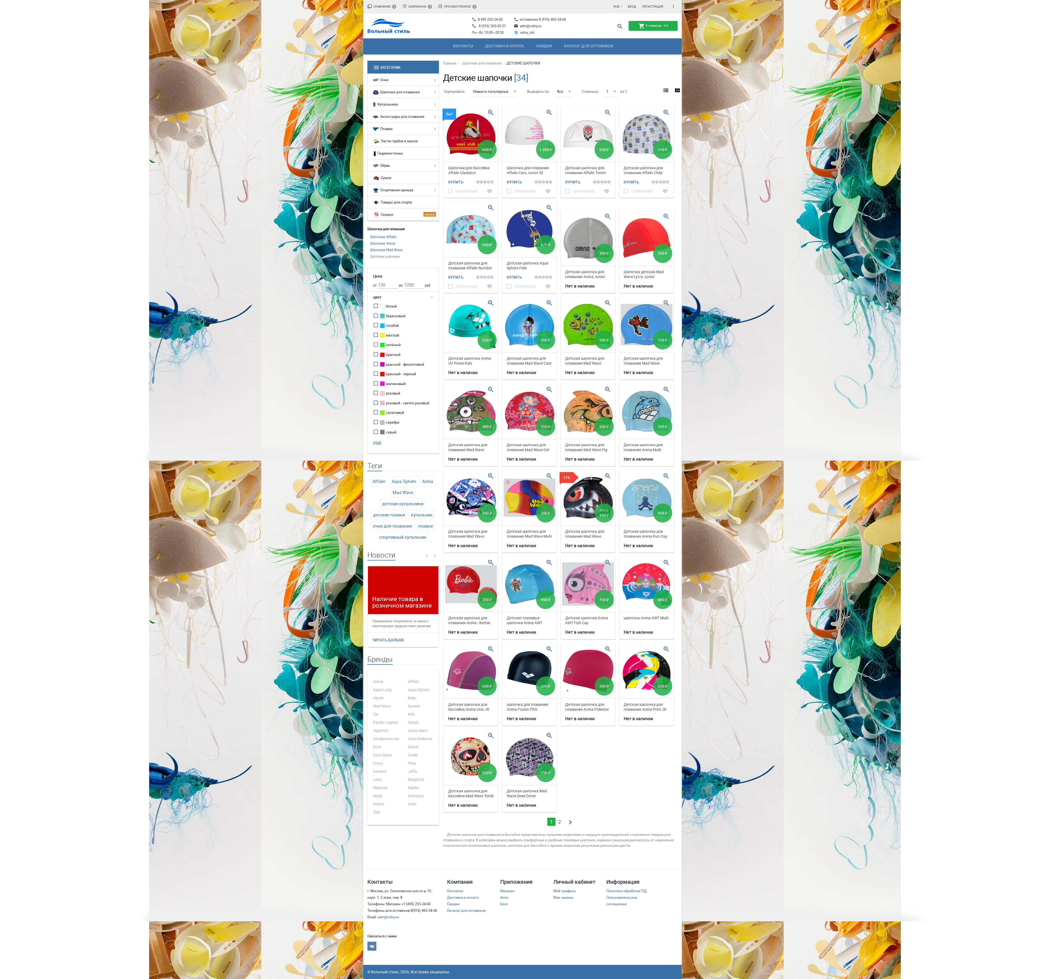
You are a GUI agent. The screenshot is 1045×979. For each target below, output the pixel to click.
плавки (425, 526)
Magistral (416, 779)
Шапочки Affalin (383, 236)
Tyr (376, 714)
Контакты (463, 45)
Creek (412, 755)
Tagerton (380, 730)
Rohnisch (416, 795)
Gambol (379, 771)
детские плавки (389, 515)
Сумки (385, 177)
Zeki (376, 812)
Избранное (416, 6)
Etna (377, 746)
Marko (413, 787)
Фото (504, 897)
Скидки (544, 45)
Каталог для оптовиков (588, 45)
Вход (632, 6)
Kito (411, 714)
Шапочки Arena (382, 243)
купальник (422, 515)
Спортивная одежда (396, 189)
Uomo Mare (418, 730)
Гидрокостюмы (390, 153)
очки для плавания (392, 526)
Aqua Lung (382, 689)
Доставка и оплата (504, 45)
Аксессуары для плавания (401, 116)
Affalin (379, 481)
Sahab (413, 722)
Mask (377, 795)
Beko (412, 697)
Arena (427, 481)
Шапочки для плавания (399, 92)
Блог (504, 903)
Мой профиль (564, 890)
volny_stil (527, 32)
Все (560, 91)
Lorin (377, 779)
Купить (455, 181)
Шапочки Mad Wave (386, 249)
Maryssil (380, 787)
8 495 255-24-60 (487, 19)
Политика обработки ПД (626, 890)
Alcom (378, 697)
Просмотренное (456, 6)
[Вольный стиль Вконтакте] (371, 946)
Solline (378, 803)
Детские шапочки (385, 256)
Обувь (384, 165)
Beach (413, 746)
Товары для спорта (396, 202)
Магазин (507, 890)
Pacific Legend (385, 722)
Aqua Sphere (404, 481)
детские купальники (402, 504)
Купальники (387, 104)
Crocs (378, 763)
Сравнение (381, 6)
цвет (377, 297)
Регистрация (652, 6)
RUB (616, 6)
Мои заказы (563, 897)
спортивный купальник (402, 537)
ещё (377, 442)
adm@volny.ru (527, 25)
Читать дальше (388, 639)
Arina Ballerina (420, 738)
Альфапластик (386, 738)
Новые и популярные (490, 91)
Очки (384, 79)
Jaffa (412, 771)
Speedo (414, 706)
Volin (412, 803)
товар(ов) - (653, 26)
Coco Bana (382, 755)
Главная (449, 63)
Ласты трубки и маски (399, 140)
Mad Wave (403, 492)
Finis (412, 763)
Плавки (386, 128)
